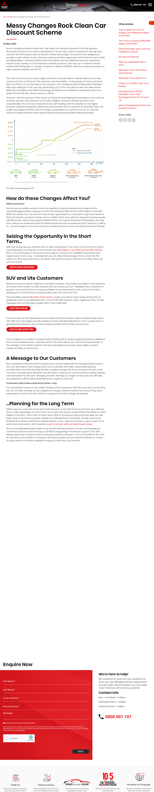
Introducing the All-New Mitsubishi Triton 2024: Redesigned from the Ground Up (134, 96)
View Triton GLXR (18, 308)
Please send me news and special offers (20, 723)
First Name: (9, 681)
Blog (10, 17)
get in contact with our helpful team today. (71, 424)
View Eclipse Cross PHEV (22, 267)
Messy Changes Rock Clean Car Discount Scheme (135, 107)
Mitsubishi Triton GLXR (40, 297)
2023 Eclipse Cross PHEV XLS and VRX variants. (80, 250)
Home (5, 17)
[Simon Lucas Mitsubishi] (77, 4)
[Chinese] (151, 23)
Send (80, 751)
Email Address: (11, 698)
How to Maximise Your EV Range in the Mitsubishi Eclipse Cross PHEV (134, 32)
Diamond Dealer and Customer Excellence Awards (135, 50)
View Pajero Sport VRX (21, 329)
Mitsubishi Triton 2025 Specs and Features (133, 71)
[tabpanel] (15, 781)
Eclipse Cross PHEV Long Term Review (134, 85)
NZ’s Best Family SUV (129, 56)
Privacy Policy (20, 730)
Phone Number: (11, 706)
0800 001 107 (140, 4)
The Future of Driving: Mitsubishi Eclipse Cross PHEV (135, 42)
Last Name (9, 689)
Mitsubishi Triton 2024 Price (132, 78)
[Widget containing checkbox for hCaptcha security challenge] (19, 738)
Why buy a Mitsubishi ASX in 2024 (132, 63)
